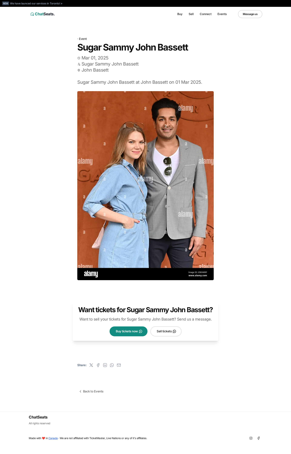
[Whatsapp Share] (112, 365)
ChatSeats (38, 417)
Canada (53, 438)
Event (83, 39)
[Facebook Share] (98, 365)
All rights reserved (39, 423)
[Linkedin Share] (105, 365)
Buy (180, 14)
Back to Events (93, 391)
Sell (191, 14)
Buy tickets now (127, 331)
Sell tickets (164, 331)
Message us (250, 14)
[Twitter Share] (91, 365)
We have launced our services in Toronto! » (36, 3)
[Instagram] (251, 438)
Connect (205, 14)
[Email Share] (119, 365)
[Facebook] (258, 438)
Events (222, 14)
